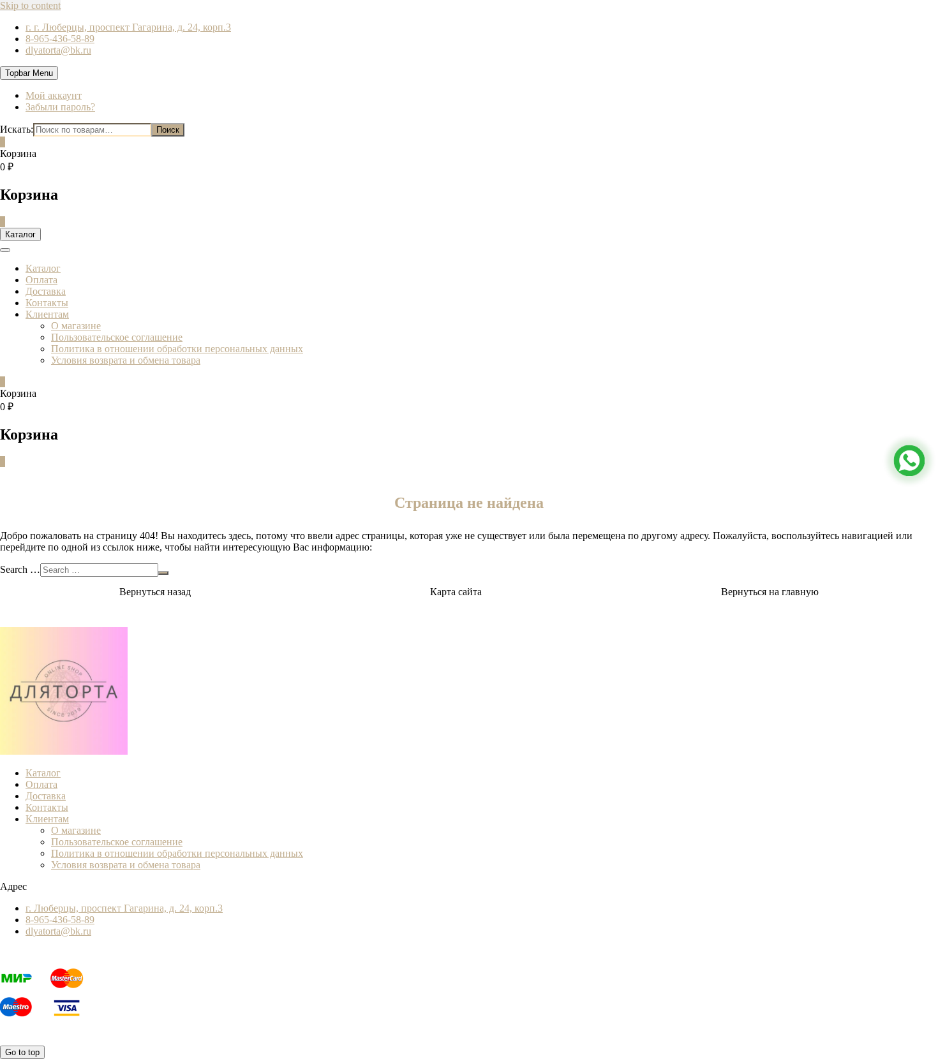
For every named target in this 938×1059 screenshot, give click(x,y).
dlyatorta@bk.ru (58, 50)
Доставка (46, 291)
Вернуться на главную (770, 591)
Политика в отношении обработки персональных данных (177, 348)
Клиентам (47, 314)
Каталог (43, 268)
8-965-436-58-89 (60, 38)
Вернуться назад (155, 591)
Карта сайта (456, 591)
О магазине (76, 325)
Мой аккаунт (54, 95)
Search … (20, 569)
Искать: (16, 129)
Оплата (41, 279)
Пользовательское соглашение (116, 337)
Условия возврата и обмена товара (125, 360)
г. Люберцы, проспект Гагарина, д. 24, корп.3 (124, 908)
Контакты (47, 302)
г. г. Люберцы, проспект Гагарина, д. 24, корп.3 (128, 27)
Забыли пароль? (60, 106)
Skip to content (30, 5)
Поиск (167, 130)
